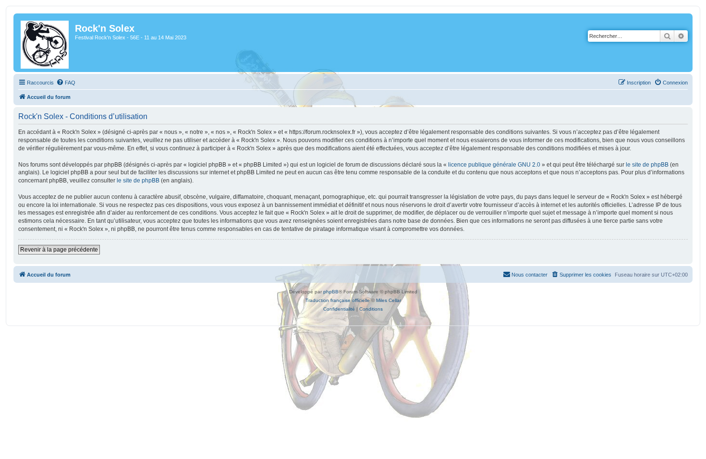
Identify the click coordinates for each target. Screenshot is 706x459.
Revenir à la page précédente (59, 249)
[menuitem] (65, 82)
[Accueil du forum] (45, 43)
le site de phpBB (647, 164)
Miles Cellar (388, 300)
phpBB (331, 291)
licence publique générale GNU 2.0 (494, 164)
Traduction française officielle (337, 300)
